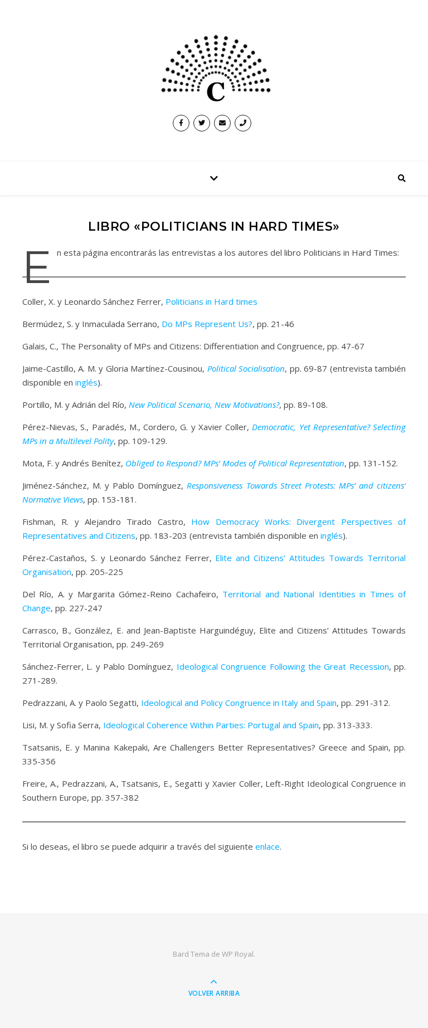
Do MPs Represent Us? (207, 323)
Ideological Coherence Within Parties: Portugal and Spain (211, 724)
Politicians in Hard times (211, 301)
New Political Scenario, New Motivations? (204, 404)
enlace (267, 846)
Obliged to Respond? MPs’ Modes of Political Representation (234, 463)
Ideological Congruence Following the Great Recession (283, 666)
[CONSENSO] (214, 66)
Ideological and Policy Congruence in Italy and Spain (239, 702)
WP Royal (238, 954)
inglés (86, 382)
